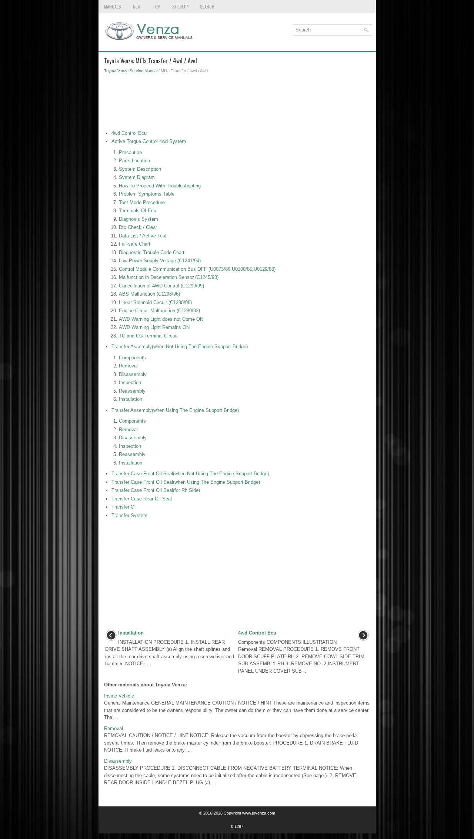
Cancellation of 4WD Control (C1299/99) (161, 286)
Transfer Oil (124, 507)
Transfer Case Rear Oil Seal (141, 499)
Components (132, 357)
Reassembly (132, 391)
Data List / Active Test (143, 236)
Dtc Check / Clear (138, 227)
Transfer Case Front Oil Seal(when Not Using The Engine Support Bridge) (190, 473)
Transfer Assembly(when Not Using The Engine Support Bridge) (179, 346)
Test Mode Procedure (142, 202)
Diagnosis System (138, 219)
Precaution (130, 152)
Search (207, 6)
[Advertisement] (237, 103)
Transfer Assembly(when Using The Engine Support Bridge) (175, 410)
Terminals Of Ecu (137, 210)
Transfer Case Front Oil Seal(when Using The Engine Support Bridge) (185, 482)
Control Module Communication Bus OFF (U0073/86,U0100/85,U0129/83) (197, 269)
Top (156, 6)
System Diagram (137, 177)
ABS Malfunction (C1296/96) (149, 294)
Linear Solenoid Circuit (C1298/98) (155, 302)
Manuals (112, 6)
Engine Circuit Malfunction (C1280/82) (159, 310)
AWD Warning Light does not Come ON (161, 319)
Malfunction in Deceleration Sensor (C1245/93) (168, 277)
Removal (128, 366)
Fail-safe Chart (134, 244)
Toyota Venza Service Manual (130, 71)
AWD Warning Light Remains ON (154, 327)
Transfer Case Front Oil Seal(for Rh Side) (155, 490)
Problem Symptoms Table (146, 194)
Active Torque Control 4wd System (148, 141)
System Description (140, 169)
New (137, 6)
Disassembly (133, 374)
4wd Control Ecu (129, 133)
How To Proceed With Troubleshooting (160, 186)
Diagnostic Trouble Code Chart (151, 252)
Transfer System (129, 515)
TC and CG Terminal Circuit (148, 336)
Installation (130, 399)
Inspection (130, 382)
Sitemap (180, 6)
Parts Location (134, 160)
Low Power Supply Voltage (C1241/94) (160, 260)
